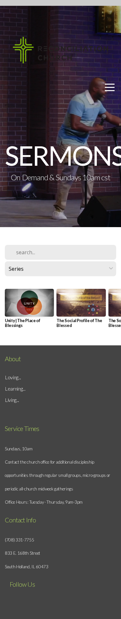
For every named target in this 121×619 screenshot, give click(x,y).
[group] (29, 311)
